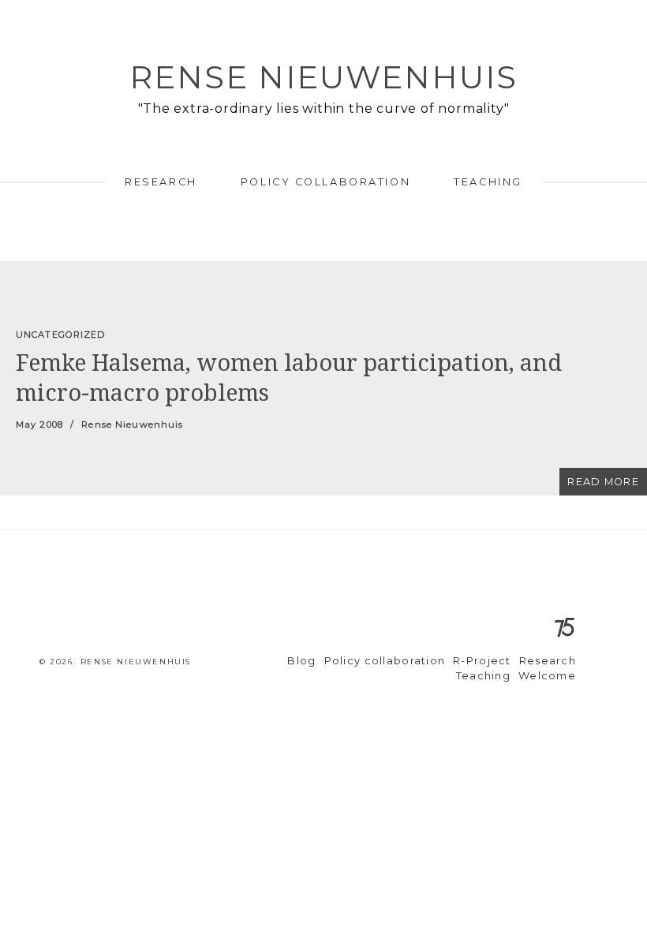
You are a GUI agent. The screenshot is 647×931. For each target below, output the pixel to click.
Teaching (488, 182)
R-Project (482, 661)
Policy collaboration (325, 182)
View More (323, 378)
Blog (301, 661)
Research (160, 182)
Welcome (547, 676)
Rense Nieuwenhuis (323, 77)
